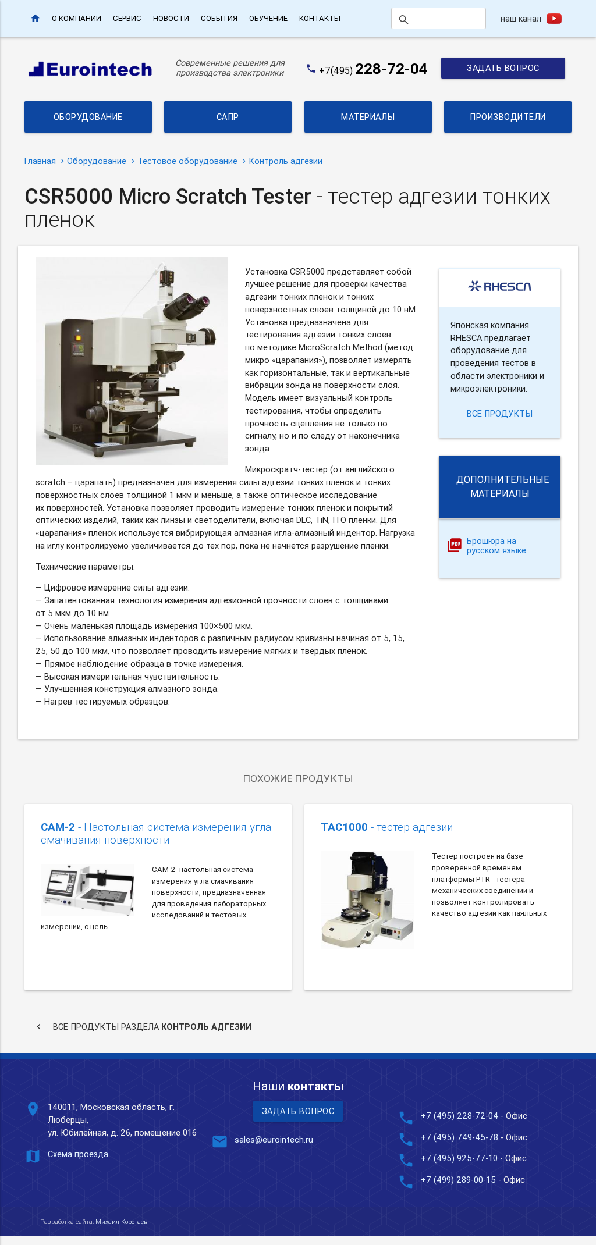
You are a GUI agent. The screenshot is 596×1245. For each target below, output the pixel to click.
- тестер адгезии (387, 827)
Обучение (268, 18)
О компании (76, 18)
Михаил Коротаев (121, 1222)
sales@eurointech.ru (274, 1139)
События (219, 18)
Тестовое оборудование (187, 160)
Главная (40, 160)
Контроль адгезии (285, 160)
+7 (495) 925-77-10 (460, 1158)
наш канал (521, 18)
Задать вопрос (503, 67)
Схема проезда (78, 1153)
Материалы (368, 116)
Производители (508, 116)
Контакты (319, 18)
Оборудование (88, 116)
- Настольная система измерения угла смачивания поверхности (156, 833)
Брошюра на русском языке (496, 546)
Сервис (127, 18)
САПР (228, 116)
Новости (171, 18)
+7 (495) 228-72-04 (459, 1115)
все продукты (500, 413)
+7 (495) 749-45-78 (459, 1137)
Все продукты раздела (142, 1026)
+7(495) (373, 70)
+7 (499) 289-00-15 (458, 1179)
